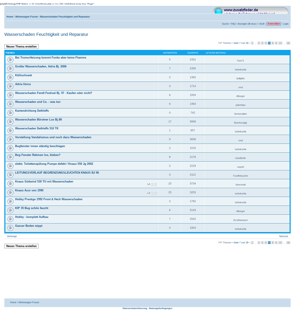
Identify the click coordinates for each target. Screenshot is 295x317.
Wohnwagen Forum (26, 16)
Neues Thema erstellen (21, 46)
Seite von (240, 43)
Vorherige (12, 236)
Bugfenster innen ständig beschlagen (40, 146)
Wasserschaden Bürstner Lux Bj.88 (38, 119)
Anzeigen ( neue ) (247, 23)
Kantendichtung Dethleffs (32, 110)
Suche (225, 23)
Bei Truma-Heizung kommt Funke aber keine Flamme (50, 57)
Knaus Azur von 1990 (29, 190)
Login (286, 23)
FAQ (233, 23)
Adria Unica (23, 84)
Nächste (283, 236)
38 (288, 43)
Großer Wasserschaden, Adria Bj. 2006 (41, 66)
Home (9, 16)
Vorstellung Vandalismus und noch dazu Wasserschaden (53, 137)
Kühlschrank (23, 75)
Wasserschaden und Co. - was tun (37, 101)
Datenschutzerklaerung (135, 308)
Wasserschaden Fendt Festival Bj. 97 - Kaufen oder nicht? (53, 93)
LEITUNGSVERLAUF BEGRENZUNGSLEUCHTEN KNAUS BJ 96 (57, 172)
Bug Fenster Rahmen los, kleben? (37, 155)
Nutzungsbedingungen (160, 308)
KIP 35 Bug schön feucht (31, 208)
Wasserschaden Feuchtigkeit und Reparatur (65, 16)
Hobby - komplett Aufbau (31, 217)
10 (280, 43)
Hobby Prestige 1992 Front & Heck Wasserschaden (48, 199)
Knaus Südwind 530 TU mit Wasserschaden (44, 181)
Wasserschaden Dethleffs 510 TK (37, 128)
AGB (261, 23)
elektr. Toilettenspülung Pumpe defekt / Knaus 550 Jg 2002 (54, 163)
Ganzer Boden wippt (28, 225)
